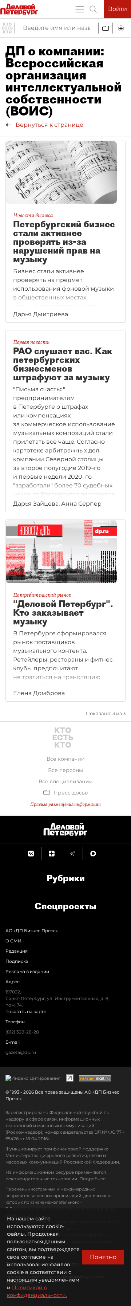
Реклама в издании (27, 971)
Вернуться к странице (48, 124)
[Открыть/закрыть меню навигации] (80, 9)
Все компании (66, 759)
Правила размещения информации (65, 804)
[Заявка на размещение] (122, 28)
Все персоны (65, 770)
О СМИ (13, 941)
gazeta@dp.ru (20, 1052)
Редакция (16, 951)
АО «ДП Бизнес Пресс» (31, 930)
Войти (117, 8)
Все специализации (66, 781)
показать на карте (25, 1011)
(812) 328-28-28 (22, 1032)
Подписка (16, 961)
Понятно (103, 1257)
